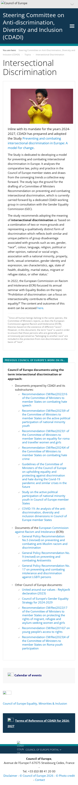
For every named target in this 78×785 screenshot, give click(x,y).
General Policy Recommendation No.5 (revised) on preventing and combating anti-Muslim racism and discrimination (44, 541)
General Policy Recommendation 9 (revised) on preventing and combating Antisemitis (46, 556)
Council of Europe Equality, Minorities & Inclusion (35, 703)
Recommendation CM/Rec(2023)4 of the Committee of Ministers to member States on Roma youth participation (45, 642)
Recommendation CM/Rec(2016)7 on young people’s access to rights (46, 630)
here (40, 308)
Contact (40, 780)
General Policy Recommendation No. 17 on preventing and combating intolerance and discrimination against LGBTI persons (46, 571)
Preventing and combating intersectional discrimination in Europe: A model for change (38, 143)
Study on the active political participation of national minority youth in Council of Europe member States (45, 497)
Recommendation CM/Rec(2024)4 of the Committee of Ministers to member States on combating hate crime (45, 453)
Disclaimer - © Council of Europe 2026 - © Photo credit (39, 775)
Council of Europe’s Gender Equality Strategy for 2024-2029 (45, 600)
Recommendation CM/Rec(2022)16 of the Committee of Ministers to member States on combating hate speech (44, 399)
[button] (39, 4)
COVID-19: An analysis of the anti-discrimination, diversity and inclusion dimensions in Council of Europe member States (44, 514)
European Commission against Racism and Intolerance (42, 530)
